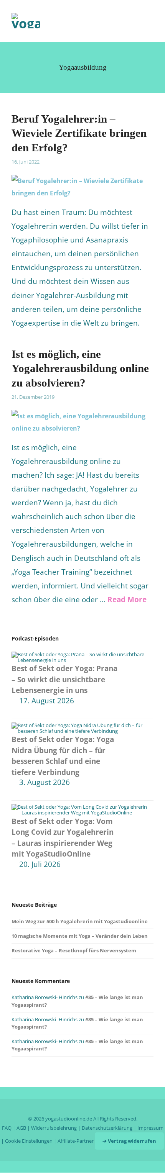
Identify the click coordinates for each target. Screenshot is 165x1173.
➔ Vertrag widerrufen (129, 1140)
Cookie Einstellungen (29, 1140)
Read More (127, 600)
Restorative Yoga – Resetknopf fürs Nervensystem (74, 950)
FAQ (7, 1127)
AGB (21, 1127)
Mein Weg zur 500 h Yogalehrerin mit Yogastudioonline (80, 921)
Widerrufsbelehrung (54, 1127)
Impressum (150, 1127)
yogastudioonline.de (68, 1118)
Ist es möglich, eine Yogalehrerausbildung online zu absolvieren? (80, 368)
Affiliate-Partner (76, 1140)
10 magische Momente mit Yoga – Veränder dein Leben (80, 935)
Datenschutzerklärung (107, 1127)
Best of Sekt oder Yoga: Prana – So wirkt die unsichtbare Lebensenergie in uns (64, 679)
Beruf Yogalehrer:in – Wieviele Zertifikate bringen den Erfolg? (79, 133)
